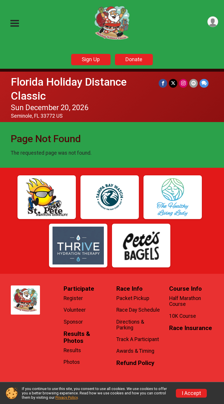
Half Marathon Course (185, 301)
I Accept (191, 393)
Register (73, 298)
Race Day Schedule (138, 310)
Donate (133, 59)
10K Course (182, 316)
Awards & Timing (135, 351)
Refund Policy (135, 363)
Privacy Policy (66, 397)
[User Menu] (212, 21)
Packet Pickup (132, 298)
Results (72, 350)
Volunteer (75, 310)
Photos (72, 362)
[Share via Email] (193, 83)
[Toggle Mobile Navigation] (14, 23)
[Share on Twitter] (173, 83)
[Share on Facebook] (163, 83)
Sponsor (73, 322)
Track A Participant (137, 339)
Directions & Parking (130, 325)
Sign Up (91, 59)
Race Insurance (190, 328)
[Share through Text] (204, 83)
